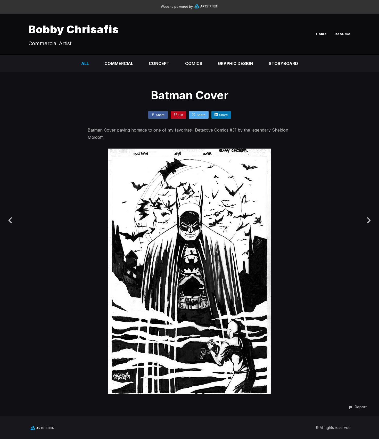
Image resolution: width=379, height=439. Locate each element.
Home (321, 34)
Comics (193, 63)
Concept (159, 63)
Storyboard (283, 63)
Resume (343, 34)
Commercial (118, 63)
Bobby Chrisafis (73, 29)
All (85, 63)
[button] (357, 407)
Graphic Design (235, 63)
